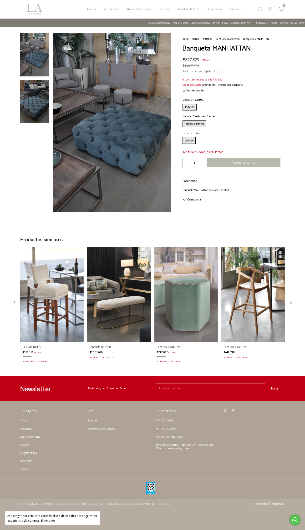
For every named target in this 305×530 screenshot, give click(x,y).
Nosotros (92, 420)
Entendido (48, 520)
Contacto (236, 9)
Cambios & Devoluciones (101, 428)
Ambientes (111, 9)
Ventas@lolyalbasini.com (169, 436)
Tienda (91, 9)
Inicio (185, 38)
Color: (191, 133)
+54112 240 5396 (166, 428)
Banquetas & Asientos (227, 38)
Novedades (214, 9)
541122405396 (164, 420)
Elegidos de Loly (188, 9)
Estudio (164, 9)
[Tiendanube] (270, 504)
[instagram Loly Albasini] (225, 410)
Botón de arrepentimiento (158, 503)
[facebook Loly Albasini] (232, 410)
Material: (199, 116)
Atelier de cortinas (138, 9)
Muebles (207, 38)
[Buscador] (260, 10)
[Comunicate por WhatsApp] (295, 520)
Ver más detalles (195, 90)
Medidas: (193, 99)
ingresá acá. (136, 503)
